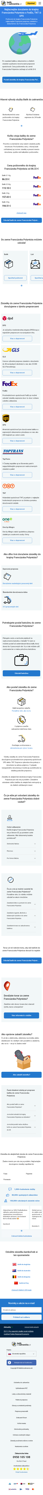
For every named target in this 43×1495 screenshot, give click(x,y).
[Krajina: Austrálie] (14, 1270)
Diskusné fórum (21, 1418)
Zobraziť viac (21, 213)
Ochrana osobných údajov (21, 1435)
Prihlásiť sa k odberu (21, 1317)
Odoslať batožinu (21, 673)
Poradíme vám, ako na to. (21, 711)
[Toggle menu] (40, 3)
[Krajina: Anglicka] (14, 1264)
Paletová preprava (21, 1400)
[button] (17, 1353)
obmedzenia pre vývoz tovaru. (21, 748)
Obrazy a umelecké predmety (21, 1405)
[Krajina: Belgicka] (14, 1276)
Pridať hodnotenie (21, 1472)
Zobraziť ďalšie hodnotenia (21, 1236)
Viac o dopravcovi (17, 339)
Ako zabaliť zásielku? (21, 1075)
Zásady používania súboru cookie (21, 1441)
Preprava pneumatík (21, 1411)
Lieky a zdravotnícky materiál (21, 1394)
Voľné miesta (21, 1423)
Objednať (31, 3)
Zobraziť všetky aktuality (32, 1327)
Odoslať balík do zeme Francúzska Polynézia (21, 220)
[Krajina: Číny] (16, 1283)
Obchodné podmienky (21, 1429)
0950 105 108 (21, 1457)
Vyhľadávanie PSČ (21, 1388)
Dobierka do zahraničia (21, 1382)
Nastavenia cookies (21, 1446)
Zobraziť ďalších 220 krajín (22, 1290)
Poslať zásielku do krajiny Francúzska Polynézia (22, 80)
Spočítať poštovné (15, 278)
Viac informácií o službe (21, 1015)
